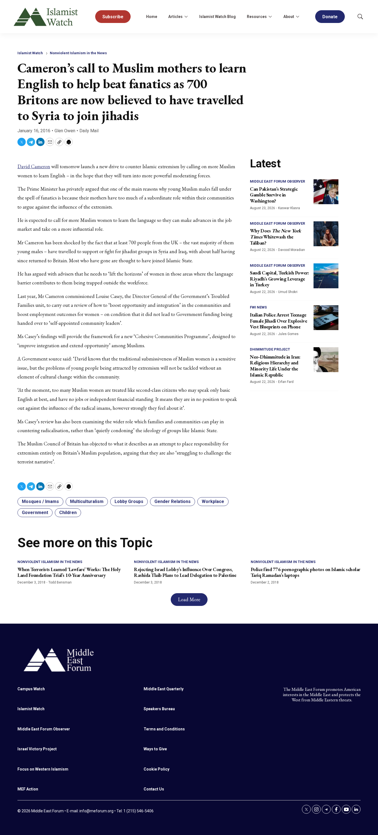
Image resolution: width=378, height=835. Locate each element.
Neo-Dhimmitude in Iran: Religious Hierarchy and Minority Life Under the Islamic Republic (275, 366)
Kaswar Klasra (289, 208)
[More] (186, 16)
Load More (189, 599)
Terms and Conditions (164, 729)
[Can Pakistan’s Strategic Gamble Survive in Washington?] (326, 191)
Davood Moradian (291, 250)
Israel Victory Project (37, 749)
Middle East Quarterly (163, 689)
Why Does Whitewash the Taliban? (275, 236)
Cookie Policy (156, 769)
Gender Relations (172, 501)
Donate (330, 16)
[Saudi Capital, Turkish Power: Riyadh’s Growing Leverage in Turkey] (326, 275)
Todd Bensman (60, 582)
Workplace (213, 501)
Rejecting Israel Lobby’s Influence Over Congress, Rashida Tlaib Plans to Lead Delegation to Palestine (185, 572)
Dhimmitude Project (270, 349)
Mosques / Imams (40, 501)
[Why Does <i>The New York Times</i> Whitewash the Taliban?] (326, 233)
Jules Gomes (288, 334)
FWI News (258, 307)
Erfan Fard (286, 382)
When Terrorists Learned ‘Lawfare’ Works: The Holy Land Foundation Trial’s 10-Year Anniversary (69, 572)
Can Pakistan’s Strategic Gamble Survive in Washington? (273, 195)
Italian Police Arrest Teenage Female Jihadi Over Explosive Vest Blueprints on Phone (278, 321)
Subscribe (112, 16)
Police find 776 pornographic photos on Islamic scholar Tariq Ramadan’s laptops (305, 572)
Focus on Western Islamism (42, 769)
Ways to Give (155, 749)
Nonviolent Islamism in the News (78, 53)
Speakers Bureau (159, 709)
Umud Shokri (287, 292)
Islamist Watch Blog (217, 16)
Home (151, 16)
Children (68, 512)
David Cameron (33, 166)
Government (35, 512)
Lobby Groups (129, 501)
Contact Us (154, 789)
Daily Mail (89, 130)
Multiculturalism (86, 501)
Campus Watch (31, 689)
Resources (257, 16)
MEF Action (27, 789)
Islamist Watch (30, 53)
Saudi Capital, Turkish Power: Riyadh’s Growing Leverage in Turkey (279, 278)
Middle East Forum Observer (277, 181)
